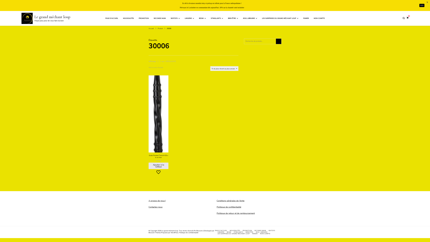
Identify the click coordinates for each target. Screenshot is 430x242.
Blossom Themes (155, 233)
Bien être (232, 18)
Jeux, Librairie (249, 18)
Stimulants (216, 18)
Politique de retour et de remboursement (236, 213)
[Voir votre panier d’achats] (407, 18)
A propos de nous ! (157, 200)
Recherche (278, 41)
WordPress (174, 233)
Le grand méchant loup (52, 16)
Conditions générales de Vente (230, 200)
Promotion (144, 18)
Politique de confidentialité (229, 207)
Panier (306, 18)
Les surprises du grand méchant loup (279, 18)
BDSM (201, 18)
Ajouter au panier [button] (158, 121)
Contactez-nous (155, 207)
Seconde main (160, 18)
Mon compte (319, 18)
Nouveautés (128, 18)
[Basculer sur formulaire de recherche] (404, 18)
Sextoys (174, 18)
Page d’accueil (111, 18)
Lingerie (188, 18)
